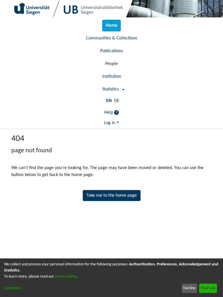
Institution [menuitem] (111, 76)
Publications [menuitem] (111, 51)
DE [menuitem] (116, 101)
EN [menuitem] (109, 101)
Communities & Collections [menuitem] (111, 38)
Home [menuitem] (111, 25)
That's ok (208, 288)
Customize (12, 288)
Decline (189, 288)
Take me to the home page (112, 195)
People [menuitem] (111, 63)
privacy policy (65, 276)
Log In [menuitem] (109, 123)
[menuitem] (112, 89)
